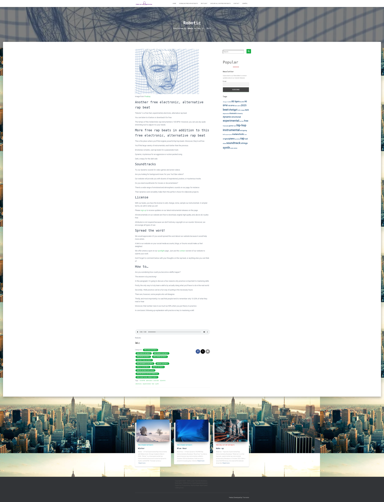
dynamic (163, 380)
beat (225, 109)
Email (224, 81)
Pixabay (147, 96)
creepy (242, 110)
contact (182, 251)
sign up (143, 210)
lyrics (230, 134)
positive (237, 139)
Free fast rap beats (162, 363)
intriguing (243, 130)
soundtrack (233, 143)
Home (174, 3)
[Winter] (153, 430)
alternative (149, 380)
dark (247, 110)
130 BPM (142, 380)
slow (224, 143)
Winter (141, 448)
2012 (236, 105)
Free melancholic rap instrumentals (147, 373)
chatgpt (233, 109)
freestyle (225, 126)
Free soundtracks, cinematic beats (147, 377)
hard (235, 126)
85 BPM (242, 102)
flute (243, 121)
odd (245, 134)
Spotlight (204, 3)
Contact (236, 3)
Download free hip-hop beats (188, 3)
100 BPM (231, 106)
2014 (239, 105)
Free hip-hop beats (158, 366)
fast (153, 384)
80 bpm (236, 101)
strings (244, 143)
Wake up (220, 448)
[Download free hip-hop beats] (144, 3)
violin (231, 148)
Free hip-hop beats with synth (145, 370)
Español (245, 3)
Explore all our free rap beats (220, 3)
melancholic (238, 134)
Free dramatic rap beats (161, 353)
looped (227, 134)
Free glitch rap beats (143, 366)
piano (232, 138)
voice (235, 148)
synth (157, 384)
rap (242, 138)
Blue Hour (182, 448)
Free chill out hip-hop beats (225, 445)
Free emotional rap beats (144, 360)
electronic (139, 384)
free (246, 120)
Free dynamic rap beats (159, 356)
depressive (226, 113)
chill (239, 110)
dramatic (156, 380)
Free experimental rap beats (145, 363)
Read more (141, 463)
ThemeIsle (245, 497)
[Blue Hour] (192, 430)
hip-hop (241, 125)
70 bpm (225, 102)
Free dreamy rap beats (143, 356)
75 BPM (229, 102)
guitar (231, 126)
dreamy (240, 113)
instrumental (231, 130)
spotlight (161, 251)
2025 (243, 105)
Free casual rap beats (150, 349)
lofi (224, 134)
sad (246, 139)
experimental (147, 384)
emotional (236, 117)
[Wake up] (231, 430)
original (226, 139)
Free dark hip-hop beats (143, 353)
